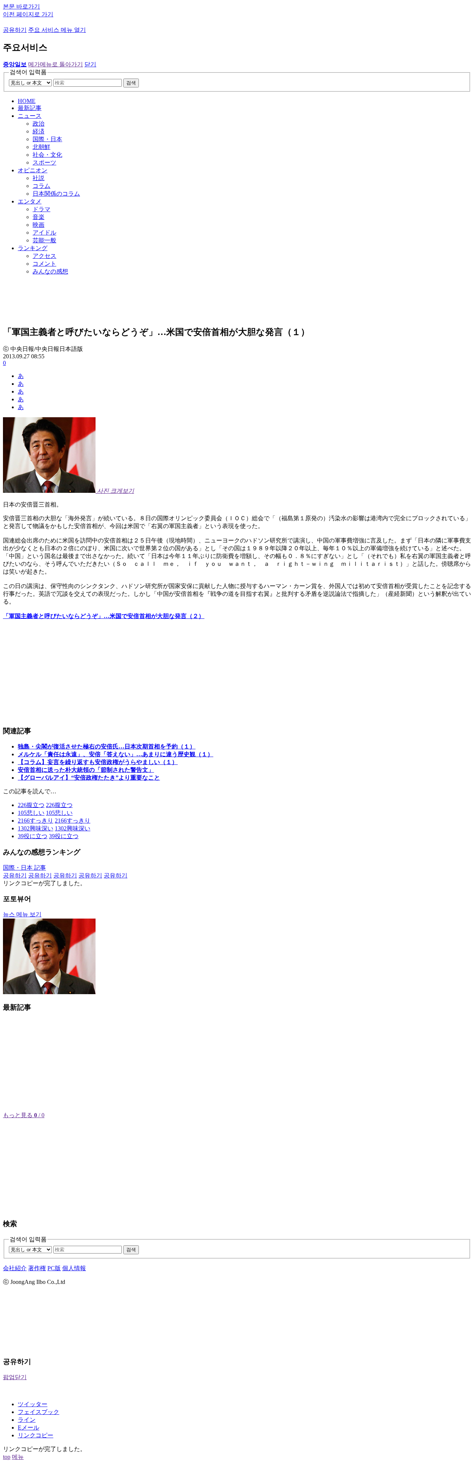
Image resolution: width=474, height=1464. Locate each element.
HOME (27, 101)
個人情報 (74, 1268)
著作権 (37, 1268)
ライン (27, 1420)
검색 (131, 83)
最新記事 (29, 108)
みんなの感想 (50, 271)
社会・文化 (47, 155)
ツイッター (32, 1404)
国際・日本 (47, 139)
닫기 (90, 64)
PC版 (54, 1268)
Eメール (28, 1427)
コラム (41, 186)
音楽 (38, 217)
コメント (44, 263)
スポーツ (44, 162)
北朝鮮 (41, 147)
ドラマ (41, 209)
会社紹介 (15, 1268)
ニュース (29, 116)
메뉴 (18, 1457)
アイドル (44, 232)
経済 (38, 131)
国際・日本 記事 (24, 867)
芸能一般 (44, 240)
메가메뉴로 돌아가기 (55, 64)
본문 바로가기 (21, 6)
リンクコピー (35, 1435)
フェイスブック (38, 1412)
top (6, 1457)
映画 (38, 225)
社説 (38, 178)
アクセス (44, 256)
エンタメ (29, 201)
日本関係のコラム (56, 193)
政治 (38, 123)
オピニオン (32, 170)
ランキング (32, 248)
